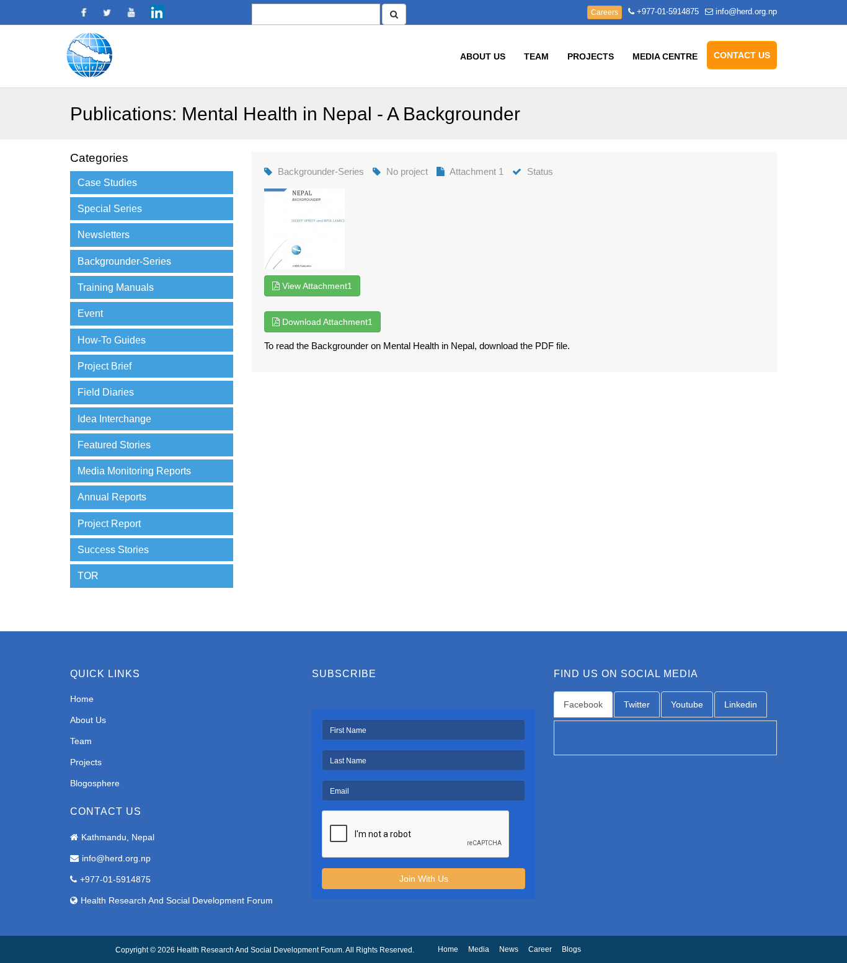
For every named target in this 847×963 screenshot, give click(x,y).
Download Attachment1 (326, 322)
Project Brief (104, 366)
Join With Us (423, 879)
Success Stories (113, 549)
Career (540, 949)
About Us (482, 56)
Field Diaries (106, 392)
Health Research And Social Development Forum (177, 900)
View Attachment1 (316, 286)
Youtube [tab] (687, 704)
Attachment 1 (476, 171)
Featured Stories (114, 445)
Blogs (571, 949)
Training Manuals (116, 287)
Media (478, 949)
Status (540, 171)
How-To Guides (112, 340)
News (508, 949)
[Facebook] (82, 12)
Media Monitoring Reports (134, 471)
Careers (604, 12)
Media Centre (665, 56)
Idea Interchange (114, 419)
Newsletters (104, 234)
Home (82, 699)
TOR (88, 575)
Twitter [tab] (637, 704)
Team (536, 56)
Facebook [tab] (583, 704)
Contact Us (742, 55)
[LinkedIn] (156, 12)
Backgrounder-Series (124, 261)
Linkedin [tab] (740, 704)
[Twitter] (107, 12)
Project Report (109, 523)
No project (407, 171)
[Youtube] (132, 12)
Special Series (110, 208)
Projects (590, 56)
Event (90, 313)
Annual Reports (112, 497)
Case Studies (107, 182)
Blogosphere (95, 783)
